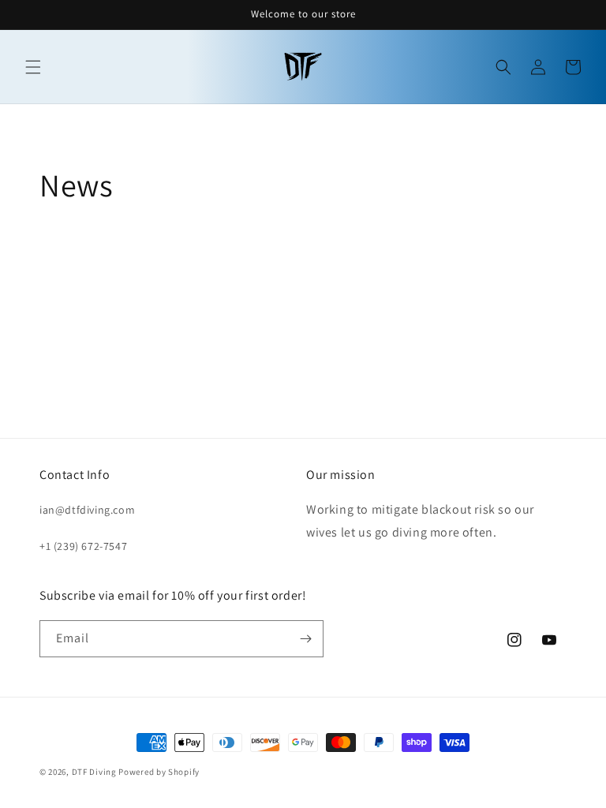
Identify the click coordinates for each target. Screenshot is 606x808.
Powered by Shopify (159, 771)
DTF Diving (94, 771)
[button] (33, 67)
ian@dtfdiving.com (87, 510)
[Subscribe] (305, 638)
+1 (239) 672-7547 (83, 546)
